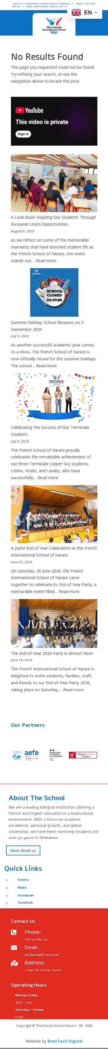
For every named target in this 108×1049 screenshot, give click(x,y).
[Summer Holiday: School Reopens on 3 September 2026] (54, 293)
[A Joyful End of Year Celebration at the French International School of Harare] (54, 515)
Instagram (26, 895)
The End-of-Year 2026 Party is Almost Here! (52, 653)
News (22, 887)
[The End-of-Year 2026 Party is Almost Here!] (54, 624)
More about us (23, 850)
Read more (46, 260)
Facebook (25, 902)
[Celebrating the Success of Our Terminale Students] (54, 398)
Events (23, 880)
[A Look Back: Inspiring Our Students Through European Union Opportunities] (54, 184)
